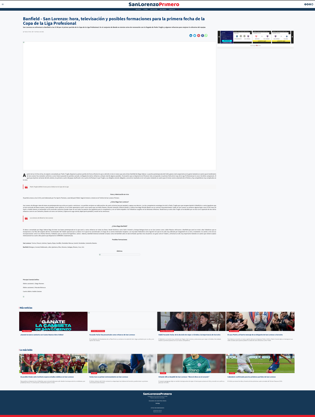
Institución (153, 9)
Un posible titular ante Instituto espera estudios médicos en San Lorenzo (47, 377)
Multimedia (163, 9)
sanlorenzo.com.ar (157, 410)
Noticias (138, 9)
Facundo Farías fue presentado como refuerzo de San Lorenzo (112, 335)
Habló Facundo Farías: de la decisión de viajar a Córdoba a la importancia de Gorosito (189, 335)
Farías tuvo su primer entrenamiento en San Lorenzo (108, 377)
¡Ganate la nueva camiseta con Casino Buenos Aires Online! (41, 335)
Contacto (172, 9)
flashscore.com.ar (157, 411)
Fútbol (146, 9)
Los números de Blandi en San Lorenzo (41, 218)
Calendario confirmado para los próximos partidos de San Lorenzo (251, 377)
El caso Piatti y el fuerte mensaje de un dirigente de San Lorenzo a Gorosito (255, 335)
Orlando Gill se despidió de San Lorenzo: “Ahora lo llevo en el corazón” (183, 377)
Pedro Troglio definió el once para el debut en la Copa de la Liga (49, 187)
